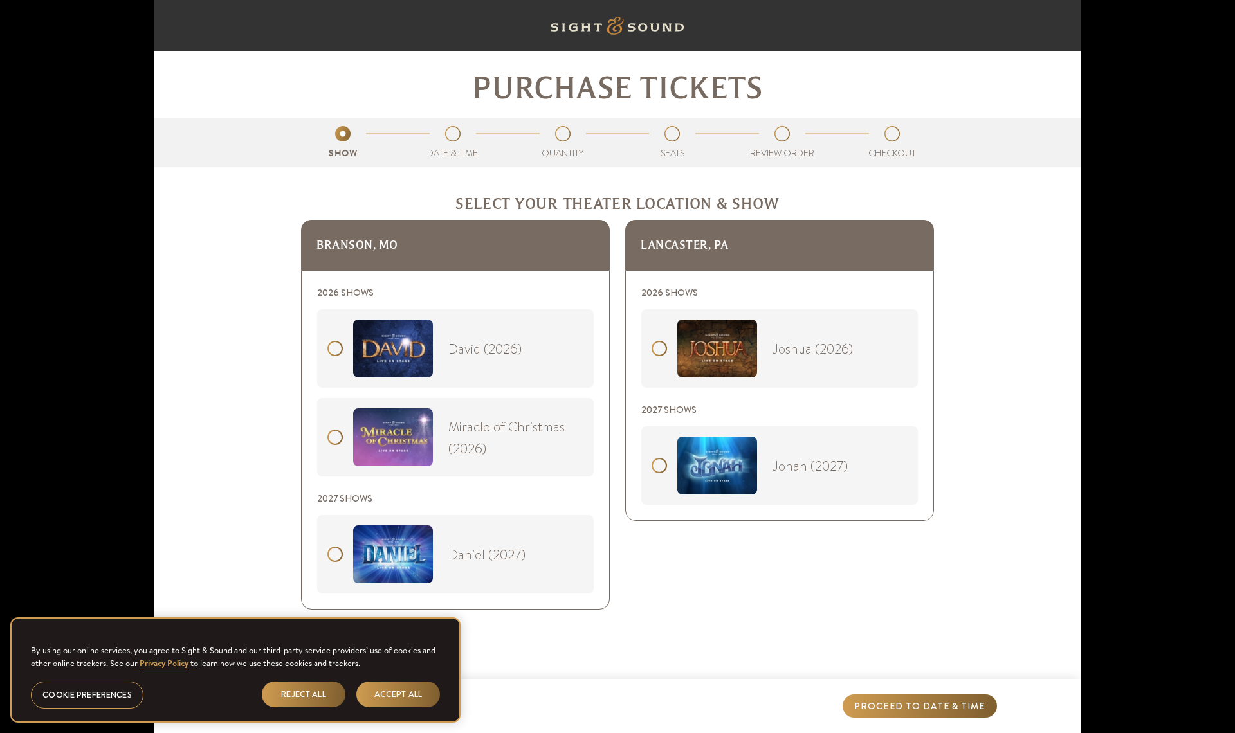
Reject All (303, 694)
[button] (920, 706)
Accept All (398, 694)
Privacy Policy (164, 662)
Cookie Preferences (86, 694)
